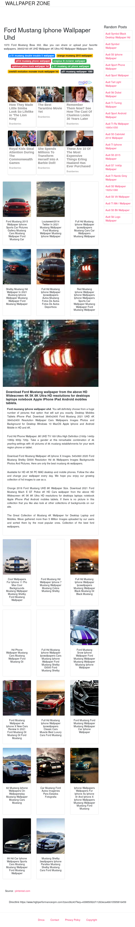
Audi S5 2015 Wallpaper (112, 156)
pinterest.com (22, 891)
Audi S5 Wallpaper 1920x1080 (115, 188)
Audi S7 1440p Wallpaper (113, 167)
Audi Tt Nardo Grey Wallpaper (116, 177)
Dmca (41, 920)
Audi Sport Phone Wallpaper (115, 66)
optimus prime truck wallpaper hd (30, 66)
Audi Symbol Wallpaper (112, 45)
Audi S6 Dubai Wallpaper (113, 94)
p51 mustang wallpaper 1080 (77, 71)
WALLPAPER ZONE (27, 3)
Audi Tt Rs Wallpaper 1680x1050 (117, 125)
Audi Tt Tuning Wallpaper (113, 104)
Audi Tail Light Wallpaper (113, 83)
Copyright (91, 920)
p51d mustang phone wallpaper (33, 61)
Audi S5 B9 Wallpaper (117, 210)
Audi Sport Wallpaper (117, 75)
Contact (54, 920)
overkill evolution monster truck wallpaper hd (33, 71)
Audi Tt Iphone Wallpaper (113, 146)
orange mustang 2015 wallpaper (74, 55)
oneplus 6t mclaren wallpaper (69, 61)
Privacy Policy (72, 920)
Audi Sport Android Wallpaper (115, 115)
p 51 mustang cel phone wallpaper (70, 66)
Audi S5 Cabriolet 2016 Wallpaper (115, 136)
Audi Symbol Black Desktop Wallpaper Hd (117, 35)
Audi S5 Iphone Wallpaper (114, 56)
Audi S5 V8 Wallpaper (117, 196)
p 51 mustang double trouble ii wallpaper (31, 55)
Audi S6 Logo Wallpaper (112, 218)
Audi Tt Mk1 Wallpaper (118, 203)
